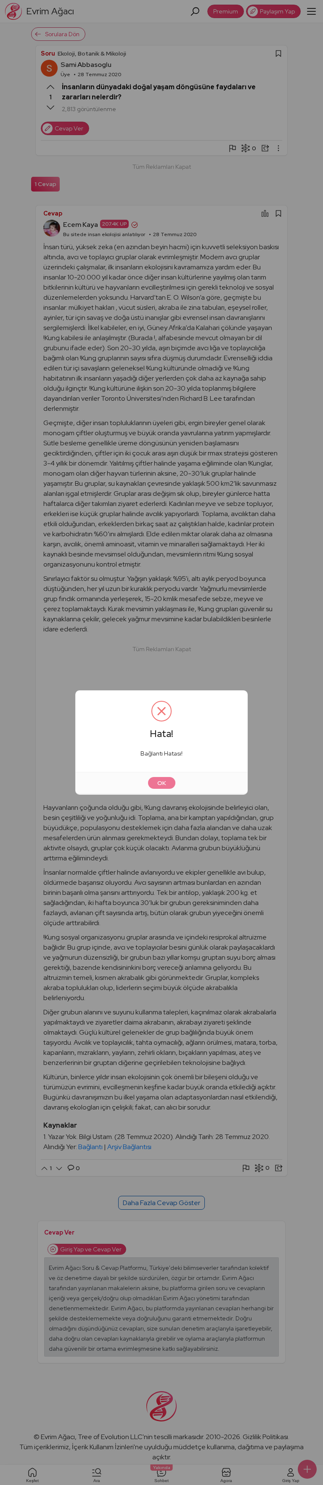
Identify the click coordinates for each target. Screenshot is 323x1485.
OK (161, 783)
